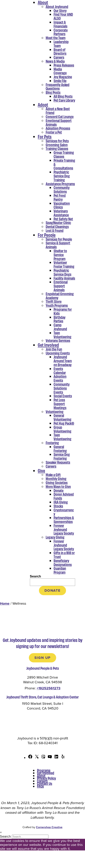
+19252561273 (48, 688)
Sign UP (42, 657)
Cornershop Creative (49, 827)
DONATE (52, 590)
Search (35, 576)
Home (4, 603)
